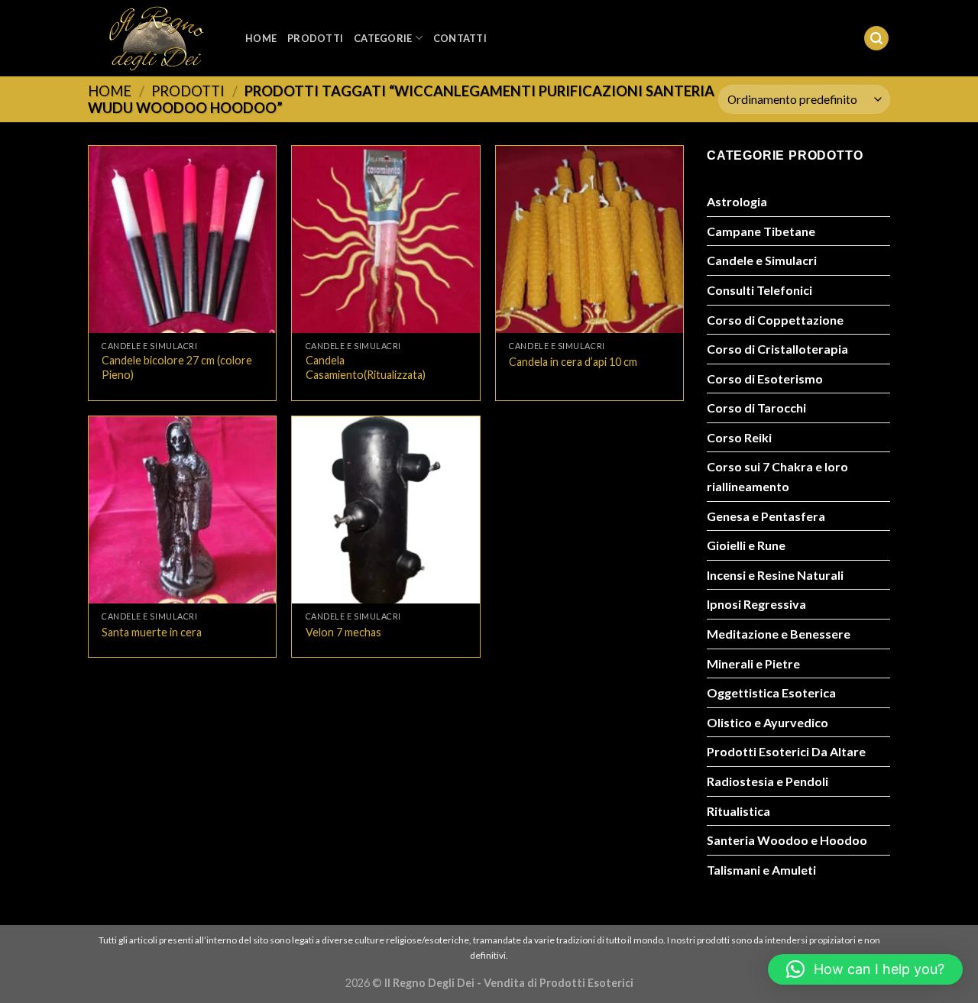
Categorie (383, 38)
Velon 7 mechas (343, 632)
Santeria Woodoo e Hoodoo (787, 840)
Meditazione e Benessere (778, 633)
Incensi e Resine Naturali (775, 575)
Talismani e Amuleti (761, 869)
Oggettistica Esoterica (771, 692)
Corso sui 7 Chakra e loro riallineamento (777, 476)
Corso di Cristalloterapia (777, 348)
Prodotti (315, 38)
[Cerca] (876, 38)
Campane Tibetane (761, 231)
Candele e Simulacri (762, 260)
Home (261, 38)
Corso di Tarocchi (756, 407)
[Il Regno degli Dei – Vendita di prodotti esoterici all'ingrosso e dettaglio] (155, 38)
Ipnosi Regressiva (756, 604)
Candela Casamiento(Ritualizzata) (366, 367)
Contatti (460, 38)
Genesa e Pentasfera (766, 516)
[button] (865, 969)
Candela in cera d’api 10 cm (573, 361)
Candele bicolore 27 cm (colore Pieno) (177, 367)
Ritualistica (738, 811)
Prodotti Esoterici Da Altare (786, 751)
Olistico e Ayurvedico (767, 722)
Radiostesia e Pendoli (767, 781)
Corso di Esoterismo (765, 378)
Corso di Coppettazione (775, 319)
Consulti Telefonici (759, 290)
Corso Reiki (739, 437)
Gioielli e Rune (746, 545)
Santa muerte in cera (152, 632)
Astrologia (737, 201)
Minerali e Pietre (753, 663)
